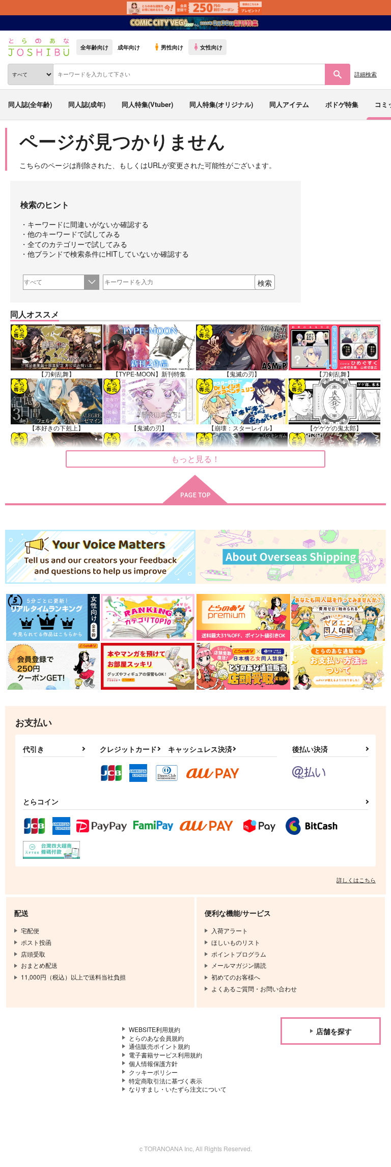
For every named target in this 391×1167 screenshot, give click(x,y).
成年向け (129, 47)
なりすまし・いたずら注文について (178, 1088)
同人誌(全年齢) (30, 104)
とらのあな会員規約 (156, 1038)
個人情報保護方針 (153, 1063)
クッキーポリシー (153, 1072)
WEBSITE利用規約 (154, 1029)
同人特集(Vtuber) (147, 104)
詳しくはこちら (356, 880)
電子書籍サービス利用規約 (165, 1054)
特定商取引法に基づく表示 (165, 1080)
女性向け (211, 47)
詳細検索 (365, 74)
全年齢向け (94, 47)
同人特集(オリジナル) (221, 104)
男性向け (172, 47)
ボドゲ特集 (341, 104)
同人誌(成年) (86, 104)
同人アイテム (289, 104)
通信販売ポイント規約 (159, 1046)
